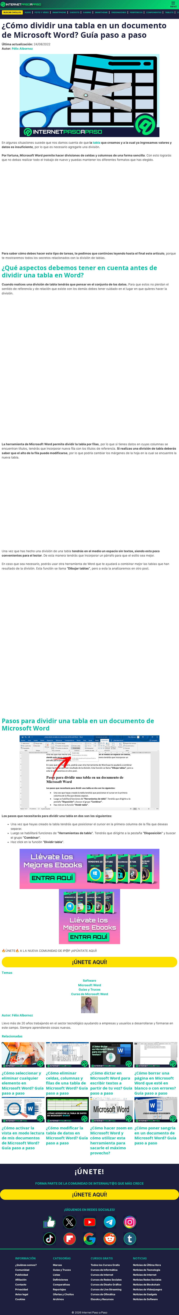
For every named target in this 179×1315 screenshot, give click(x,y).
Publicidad (21, 1274)
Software (89, 980)
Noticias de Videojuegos (147, 1289)
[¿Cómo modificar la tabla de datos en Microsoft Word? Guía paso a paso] (67, 1109)
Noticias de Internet (144, 1274)
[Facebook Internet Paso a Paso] (49, 1222)
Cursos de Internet (102, 1274)
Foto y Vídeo (42, 12)
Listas (56, 1274)
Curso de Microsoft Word (89, 994)
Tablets (169, 12)
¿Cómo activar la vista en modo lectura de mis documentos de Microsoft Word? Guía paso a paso (23, 1137)
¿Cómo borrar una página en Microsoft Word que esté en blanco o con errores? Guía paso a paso (155, 1082)
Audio (28, 12)
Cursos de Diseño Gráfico (106, 1284)
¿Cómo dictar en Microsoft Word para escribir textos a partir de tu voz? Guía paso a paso (111, 1082)
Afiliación (21, 1279)
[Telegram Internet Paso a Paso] (109, 1222)
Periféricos (136, 12)
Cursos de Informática (104, 1269)
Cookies (20, 1299)
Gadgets (74, 12)
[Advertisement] (89, 190)
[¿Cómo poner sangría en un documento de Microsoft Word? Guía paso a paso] (155, 1109)
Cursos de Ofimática (103, 1294)
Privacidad (21, 1289)
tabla (96, 142)
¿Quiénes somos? (26, 1264)
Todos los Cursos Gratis (105, 1264)
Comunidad (22, 1269)
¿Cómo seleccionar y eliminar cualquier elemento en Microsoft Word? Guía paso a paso (23, 1082)
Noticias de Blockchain (146, 1284)
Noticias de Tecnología (146, 1269)
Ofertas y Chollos (63, 1294)
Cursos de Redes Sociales (106, 1279)
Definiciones (60, 1279)
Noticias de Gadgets (145, 1294)
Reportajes (59, 1289)
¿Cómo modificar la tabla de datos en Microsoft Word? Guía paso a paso (67, 1135)
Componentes (153, 12)
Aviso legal (21, 1294)
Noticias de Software (145, 1299)
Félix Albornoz (22, 48)
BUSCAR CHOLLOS (12, 12)
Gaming (87, 12)
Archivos (58, 1299)
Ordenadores (118, 12)
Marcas (57, 1264)
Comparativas (61, 1284)
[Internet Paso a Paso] (22, 4)
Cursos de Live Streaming (106, 1289)
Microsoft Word (89, 985)
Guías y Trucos (90, 989)
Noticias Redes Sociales (147, 1279)
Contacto (20, 1284)
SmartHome (101, 12)
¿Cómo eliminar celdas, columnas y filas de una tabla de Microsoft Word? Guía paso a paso (67, 1082)
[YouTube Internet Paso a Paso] (89, 1222)
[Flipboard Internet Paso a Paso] (69, 1238)
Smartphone (59, 12)
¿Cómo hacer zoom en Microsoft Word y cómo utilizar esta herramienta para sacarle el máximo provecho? (111, 1140)
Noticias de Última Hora (147, 1264)
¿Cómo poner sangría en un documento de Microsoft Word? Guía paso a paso (155, 1135)
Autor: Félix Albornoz (17, 1015)
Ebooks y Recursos (102, 1299)
